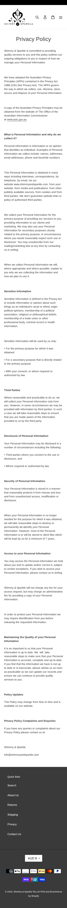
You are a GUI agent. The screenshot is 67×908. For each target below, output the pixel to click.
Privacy (12, 824)
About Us (13, 795)
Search (11, 785)
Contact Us (14, 834)
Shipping (12, 814)
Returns (12, 804)
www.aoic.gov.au (17, 119)
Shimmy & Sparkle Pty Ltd (27, 891)
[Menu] (61, 17)
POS (42, 891)
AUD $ (32, 858)
